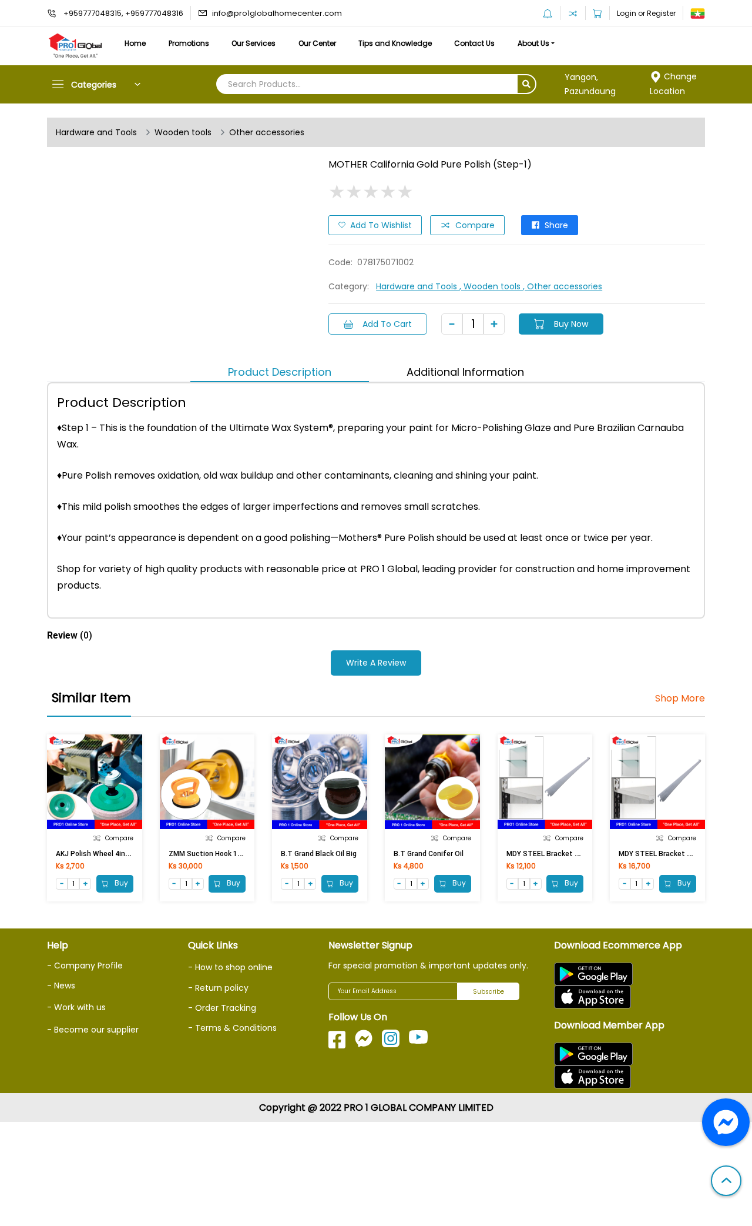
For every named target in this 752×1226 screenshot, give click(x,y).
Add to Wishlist (381, 225)
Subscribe (488, 991)
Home (135, 43)
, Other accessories (562, 286)
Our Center (317, 43)
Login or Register (646, 13)
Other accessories (266, 132)
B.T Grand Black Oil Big (319, 854)
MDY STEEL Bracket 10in (660, 854)
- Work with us (76, 1007)
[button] (726, 1182)
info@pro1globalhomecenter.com (277, 13)
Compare (475, 225)
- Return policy (218, 988)
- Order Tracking (222, 1008)
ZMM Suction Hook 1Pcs (209, 854)
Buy (120, 883)
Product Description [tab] (279, 372)
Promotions (189, 43)
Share (556, 225)
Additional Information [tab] (465, 372)
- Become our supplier (93, 1029)
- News (61, 985)
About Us (533, 43)
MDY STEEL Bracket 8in (545, 854)
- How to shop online (230, 967)
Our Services (253, 43)
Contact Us (474, 43)
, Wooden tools (491, 286)
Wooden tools (183, 132)
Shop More (680, 698)
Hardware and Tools (96, 132)
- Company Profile (85, 965)
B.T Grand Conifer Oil (429, 854)
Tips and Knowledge (395, 43)
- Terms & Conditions (232, 1028)
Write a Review (376, 663)
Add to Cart (387, 324)
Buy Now (571, 324)
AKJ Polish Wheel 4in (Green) (103, 854)
